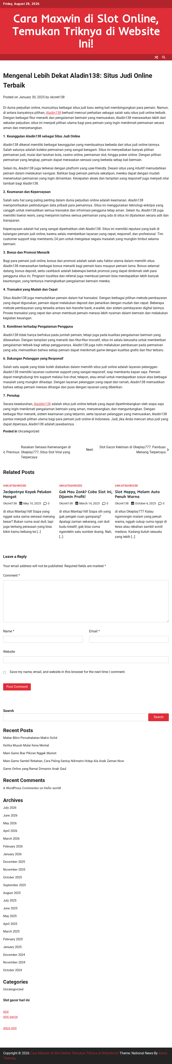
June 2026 (10, 815)
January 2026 (12, 854)
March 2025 (11, 931)
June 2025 (10, 908)
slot (6, 1012)
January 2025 (12, 947)
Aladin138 (53, 113)
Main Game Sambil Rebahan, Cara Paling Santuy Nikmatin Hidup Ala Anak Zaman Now (63, 761)
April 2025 (10, 924)
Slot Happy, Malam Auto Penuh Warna (137, 494)
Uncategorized (28, 431)
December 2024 (14, 955)
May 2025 (10, 916)
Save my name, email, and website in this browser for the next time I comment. (67, 672)
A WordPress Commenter (21, 788)
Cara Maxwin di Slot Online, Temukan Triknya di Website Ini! (86, 30)
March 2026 (11, 839)
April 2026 (10, 831)
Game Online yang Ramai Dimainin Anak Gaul (34, 769)
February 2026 (13, 846)
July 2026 (9, 808)
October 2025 (12, 877)
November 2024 (14, 962)
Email (94, 631)
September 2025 (14, 885)
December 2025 (14, 862)
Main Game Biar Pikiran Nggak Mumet (29, 753)
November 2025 (14, 869)
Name (8, 631)
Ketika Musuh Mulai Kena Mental (26, 745)
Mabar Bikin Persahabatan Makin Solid (30, 738)
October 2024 (12, 970)
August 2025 (12, 893)
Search (8, 711)
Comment (11, 575)
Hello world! (52, 788)
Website (9, 652)
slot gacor (10, 1017)
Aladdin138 (42, 404)
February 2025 (13, 939)
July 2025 (9, 900)
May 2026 (10, 823)
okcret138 (57, 97)
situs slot (10, 1028)
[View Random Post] (156, 57)
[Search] (163, 57)
